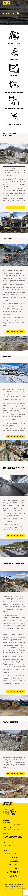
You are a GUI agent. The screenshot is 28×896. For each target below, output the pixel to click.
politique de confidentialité (18, 888)
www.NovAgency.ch (7, 888)
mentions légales (14, 890)
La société (14, 864)
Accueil (14, 861)
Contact (14, 876)
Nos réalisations (14, 872)
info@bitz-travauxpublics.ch (10, 853)
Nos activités (14, 868)
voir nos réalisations (15, 208)
